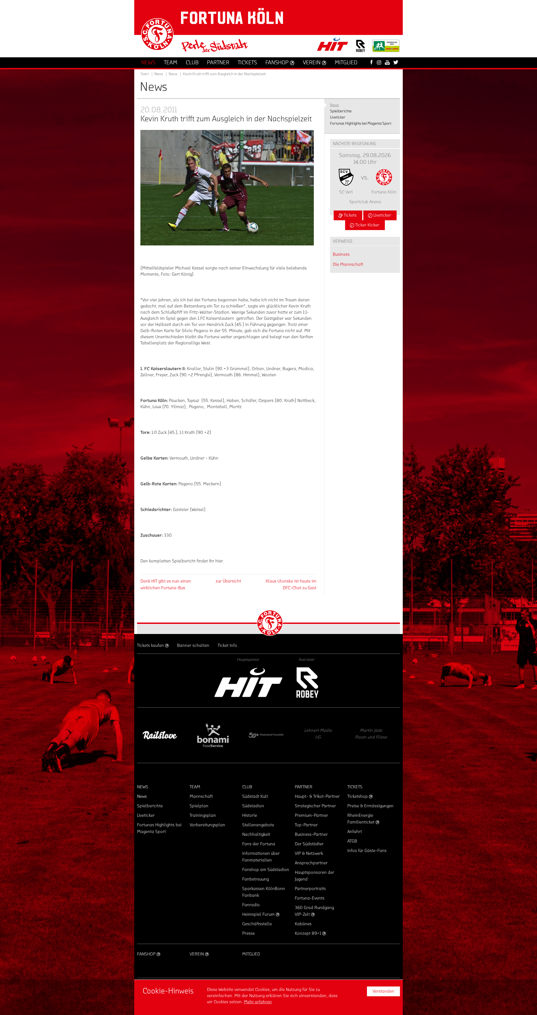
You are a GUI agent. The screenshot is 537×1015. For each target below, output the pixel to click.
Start (145, 74)
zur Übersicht (228, 581)
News (173, 74)
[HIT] (248, 682)
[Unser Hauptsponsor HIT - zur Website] (333, 46)
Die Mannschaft (348, 264)
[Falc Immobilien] (320, 735)
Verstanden (383, 991)
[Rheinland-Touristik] (161, 735)
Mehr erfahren (258, 1002)
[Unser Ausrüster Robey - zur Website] (360, 49)
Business (341, 254)
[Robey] (307, 682)
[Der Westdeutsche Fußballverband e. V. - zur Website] (386, 48)
